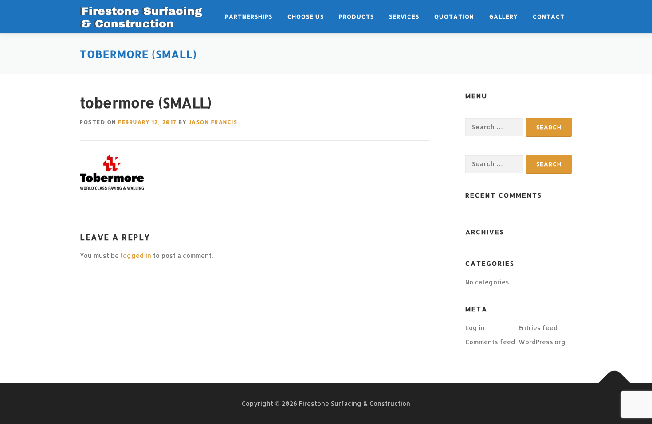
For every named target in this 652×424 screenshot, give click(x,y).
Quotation (454, 16)
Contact (549, 16)
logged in (136, 255)
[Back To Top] (614, 382)
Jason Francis (213, 122)
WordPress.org (542, 342)
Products (356, 16)
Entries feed (538, 327)
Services (404, 16)
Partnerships (248, 16)
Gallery (503, 16)
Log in (475, 327)
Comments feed (490, 342)
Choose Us (305, 16)
